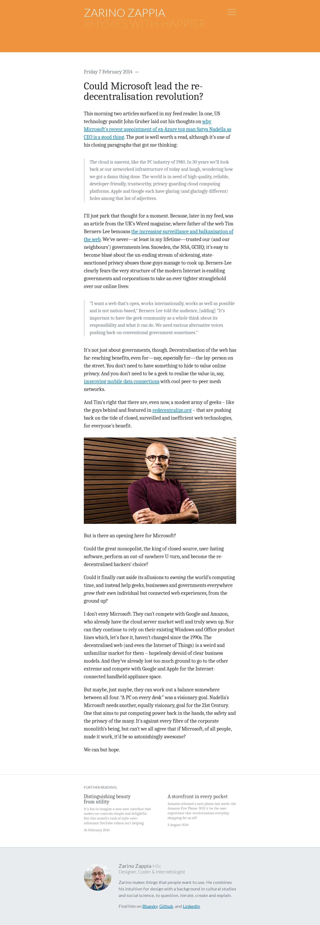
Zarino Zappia (124, 12)
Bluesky (150, 906)
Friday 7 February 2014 (111, 72)
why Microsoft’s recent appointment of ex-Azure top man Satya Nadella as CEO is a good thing (157, 129)
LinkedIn (191, 906)
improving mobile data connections (121, 381)
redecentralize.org (172, 410)
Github (166, 906)
